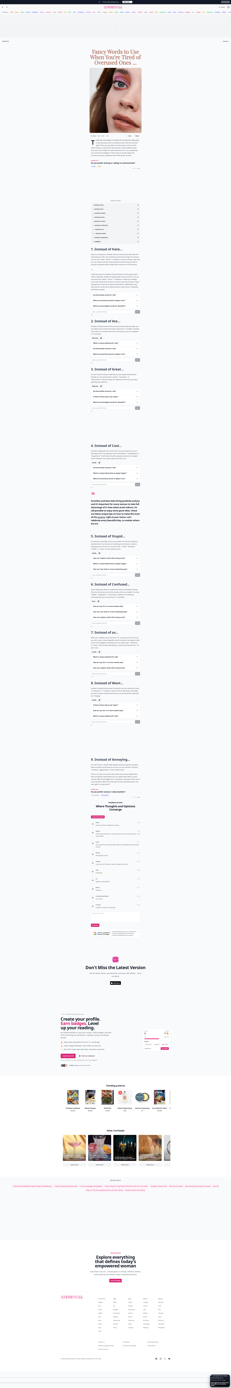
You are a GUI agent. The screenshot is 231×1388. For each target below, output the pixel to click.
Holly (94, 136)
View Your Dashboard (88, 1056)
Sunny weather (95, 795)
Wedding (187, 12)
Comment (95, 925)
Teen (74, 12)
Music (169, 12)
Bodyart (99, 12)
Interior (42, 12)
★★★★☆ (226, 41)
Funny (100, 1309)
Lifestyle (140, 12)
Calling (99, 166)
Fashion (224, 12)
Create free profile (68, 1056)
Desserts (48, 12)
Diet (94, 12)
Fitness (151, 12)
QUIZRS (138, 168)
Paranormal (163, 12)
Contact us (101, 1342)
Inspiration (209, 12)
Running (28, 12)
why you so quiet (176, 1186)
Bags (129, 1299)
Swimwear (161, 1324)
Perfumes (88, 12)
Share (137, 136)
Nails (156, 12)
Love (203, 12)
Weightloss (35, 12)
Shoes (116, 12)
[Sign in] (228, 7)
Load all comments (98, 817)
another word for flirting (135, 1190)
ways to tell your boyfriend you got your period (104, 1190)
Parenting (131, 1320)
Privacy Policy (151, 1345)
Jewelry (111, 12)
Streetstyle (217, 12)
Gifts (11, 12)
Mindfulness (5, 12)
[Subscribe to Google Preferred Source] (101, 933)
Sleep (69, 12)
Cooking (133, 12)
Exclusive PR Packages (129, 1345)
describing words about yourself (197, 1186)
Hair (193, 12)
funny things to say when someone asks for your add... (126, 1186)
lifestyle (5, 41)
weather (101, 517)
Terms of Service (103, 1349)
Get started (165, 1048)
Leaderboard (147, 1048)
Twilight (130, 1327)
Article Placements (152, 1342)
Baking (122, 12)
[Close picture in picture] (212, 1376)
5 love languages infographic (91, 1186)
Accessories (81, 12)
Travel (54, 12)
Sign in (95, 1060)
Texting (93, 166)
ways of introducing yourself (66, 1186)
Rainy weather (104, 795)
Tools (99, 1331)
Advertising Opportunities (106, 1345)
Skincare (60, 12)
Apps (174, 12)
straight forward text (159, 1186)
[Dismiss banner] (137, 931)
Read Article (78, 1165)
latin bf (215, 1186)
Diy (65, 12)
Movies (127, 12)
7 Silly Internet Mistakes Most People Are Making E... (33, 1186)
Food (159, 1306)
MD (107, 136)
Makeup (198, 12)
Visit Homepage (115, 1280)
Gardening (180, 12)
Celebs (22, 12)
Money (16, 12)
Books (115, 1302)
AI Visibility (126, 1342)
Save (129, 136)
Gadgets (115, 1309)
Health (145, 12)
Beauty (105, 12)
